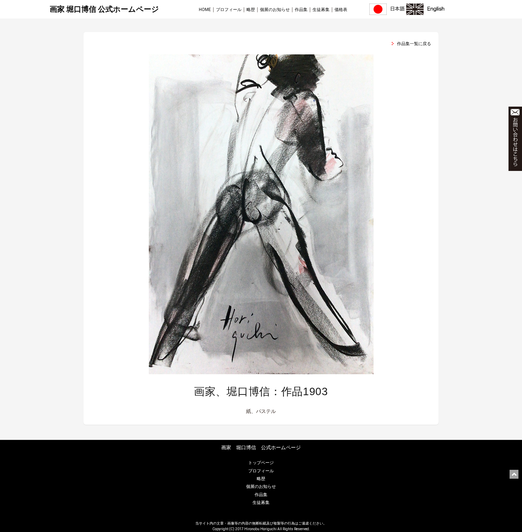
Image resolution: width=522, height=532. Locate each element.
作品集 (301, 9)
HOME (205, 9)
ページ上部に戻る (514, 474)
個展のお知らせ (275, 9)
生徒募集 (321, 9)
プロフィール (228, 9)
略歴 (250, 9)
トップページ (261, 462)
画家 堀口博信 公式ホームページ (104, 9)
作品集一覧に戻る (414, 43)
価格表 (341, 9)
